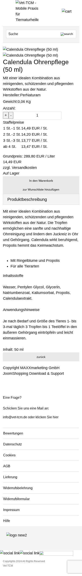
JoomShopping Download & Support (33, 373)
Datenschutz (12, 444)
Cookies (9, 455)
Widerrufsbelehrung (18, 488)
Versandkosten (24, 168)
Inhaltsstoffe (13, 276)
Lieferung (10, 477)
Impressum (11, 510)
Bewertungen (13, 433)
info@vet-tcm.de (15, 417)
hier (55, 417)
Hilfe (6, 521)
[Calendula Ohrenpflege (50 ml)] (30, 55)
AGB (6, 466)
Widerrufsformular (16, 499)
